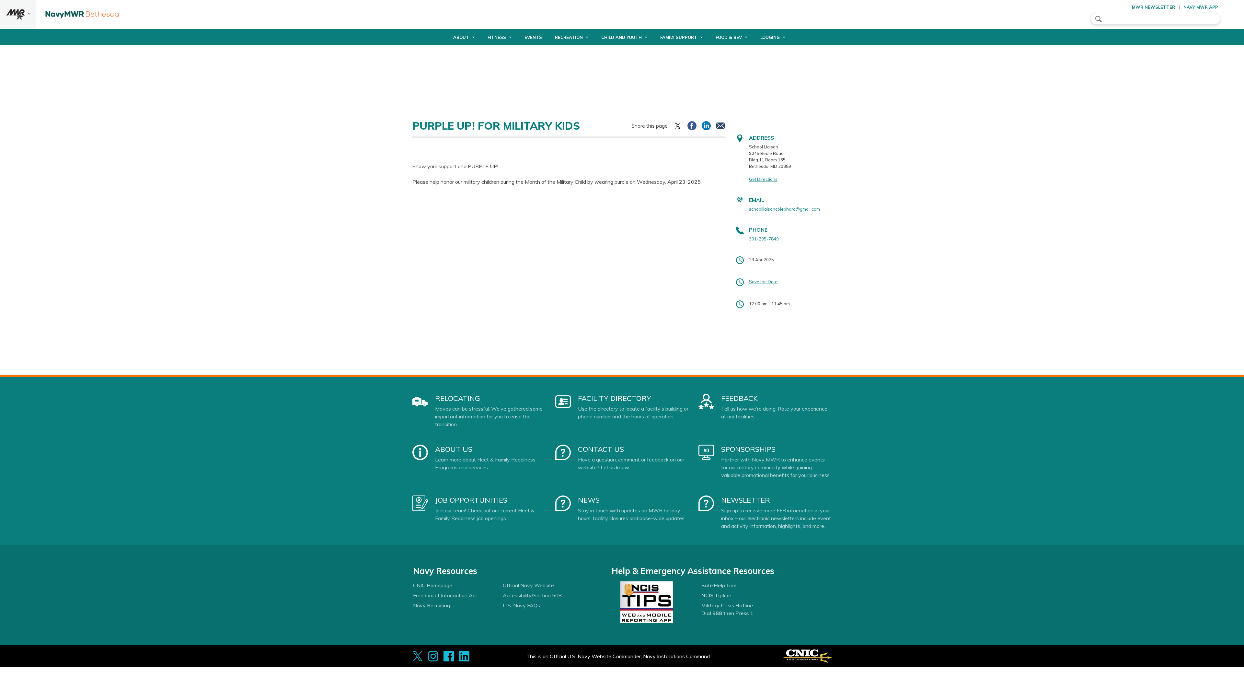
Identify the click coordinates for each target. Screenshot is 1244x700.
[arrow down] (18, 14)
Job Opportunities (471, 500)
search (1098, 19)
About (461, 37)
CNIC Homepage (432, 585)
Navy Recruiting (431, 605)
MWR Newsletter (1153, 7)
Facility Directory (614, 398)
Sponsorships (748, 449)
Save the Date (763, 281)
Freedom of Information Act (445, 595)
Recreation (569, 37)
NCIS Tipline (716, 595)
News (589, 500)
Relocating (457, 398)
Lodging (770, 37)
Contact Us (601, 449)
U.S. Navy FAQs (521, 605)
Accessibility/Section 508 (532, 595)
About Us (453, 449)
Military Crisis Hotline (727, 605)
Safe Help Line (718, 585)
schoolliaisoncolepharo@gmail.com (784, 209)
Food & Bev (729, 37)
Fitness (497, 37)
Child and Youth (621, 37)
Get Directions (763, 179)
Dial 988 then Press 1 (727, 613)
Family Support (678, 37)
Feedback (739, 398)
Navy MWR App (1200, 7)
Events (533, 37)
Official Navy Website (528, 585)
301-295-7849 (764, 238)
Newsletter (745, 500)
